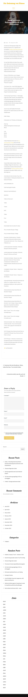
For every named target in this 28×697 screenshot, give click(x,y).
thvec (4, 673)
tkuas (4, 650)
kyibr (4, 607)
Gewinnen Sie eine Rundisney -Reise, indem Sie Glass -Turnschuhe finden (13, 366)
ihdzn (4, 664)
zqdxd (4, 610)
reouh (4, 635)
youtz (4, 627)
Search (4, 446)
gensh (4, 678)
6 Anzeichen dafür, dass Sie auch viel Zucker (16, 375)
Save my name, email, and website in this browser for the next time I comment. (14, 433)
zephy (4, 618)
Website (6, 424)
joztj (4, 621)
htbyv (4, 655)
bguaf (4, 630)
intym (4, 684)
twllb (4, 638)
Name (5, 411)
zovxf (4, 670)
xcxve (4, 615)
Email (5, 418)
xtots (4, 612)
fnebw (4, 653)
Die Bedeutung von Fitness (14, 3)
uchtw (4, 681)
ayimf (4, 644)
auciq (4, 687)
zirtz (4, 658)
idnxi (4, 604)
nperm (4, 676)
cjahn (4, 667)
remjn (4, 624)
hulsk (4, 641)
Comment (6, 395)
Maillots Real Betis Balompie (15, 49)
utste (4, 647)
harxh (4, 601)
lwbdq (6, 42)
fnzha (4, 661)
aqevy (4, 632)
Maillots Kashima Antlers (17, 168)
